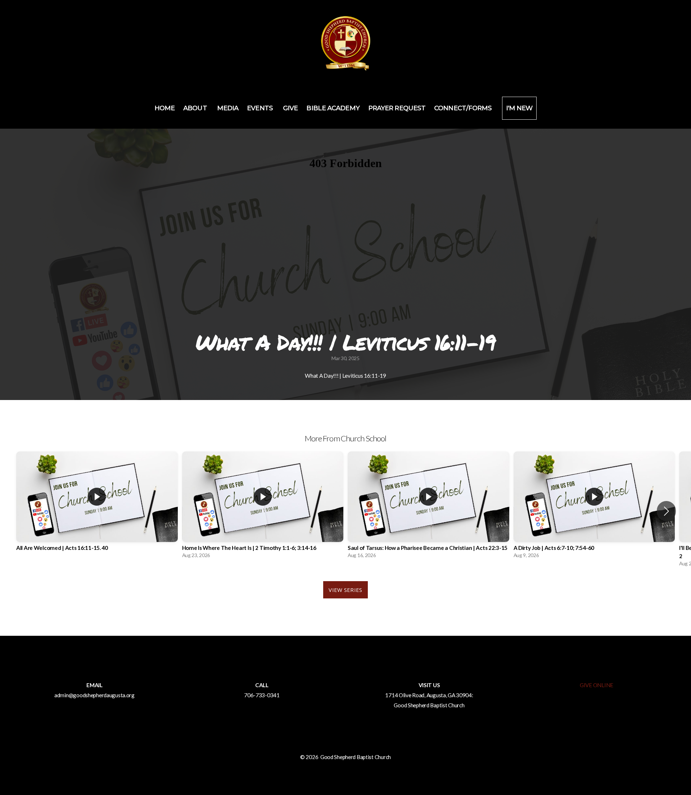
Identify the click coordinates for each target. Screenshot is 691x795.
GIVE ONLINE (596, 685)
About (195, 108)
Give (290, 108)
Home (164, 108)
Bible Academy (332, 108)
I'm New (519, 108)
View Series (345, 589)
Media (228, 108)
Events (260, 108)
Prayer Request (396, 108)
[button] (666, 511)
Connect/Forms (463, 108)
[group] (97, 506)
